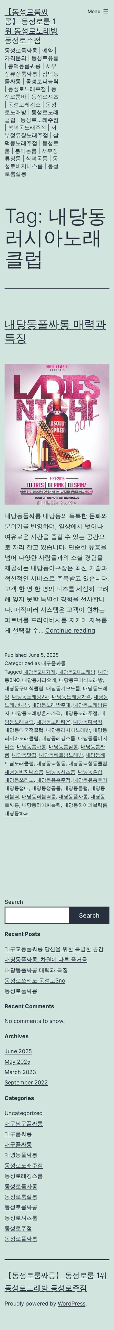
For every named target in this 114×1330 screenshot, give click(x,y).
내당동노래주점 (81, 713)
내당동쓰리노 (19, 780)
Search (14, 902)
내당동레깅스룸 (58, 738)
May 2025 (17, 1061)
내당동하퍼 (17, 813)
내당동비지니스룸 (24, 771)
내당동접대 (17, 788)
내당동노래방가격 (71, 696)
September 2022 (26, 1082)
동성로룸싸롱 (21, 1207)
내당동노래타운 (53, 722)
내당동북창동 (51, 763)
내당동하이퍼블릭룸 (85, 805)
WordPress (71, 1303)
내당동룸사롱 (31, 746)
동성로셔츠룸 (21, 1218)
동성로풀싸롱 (21, 991)
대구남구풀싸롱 (24, 1123)
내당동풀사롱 (73, 796)
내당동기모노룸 (63, 688)
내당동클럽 (76, 788)
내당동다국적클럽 (24, 730)
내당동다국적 (87, 722)
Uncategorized (24, 1113)
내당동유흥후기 (90, 780)
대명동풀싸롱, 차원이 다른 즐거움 (46, 959)
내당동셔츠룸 (60, 771)
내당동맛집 (24, 755)
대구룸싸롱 (18, 1134)
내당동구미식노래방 (81, 680)
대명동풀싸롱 (21, 1155)
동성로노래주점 (24, 1165)
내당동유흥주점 (53, 780)
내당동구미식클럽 (24, 688)
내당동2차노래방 (76, 672)
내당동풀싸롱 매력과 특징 (36, 970)
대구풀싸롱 (53, 663)
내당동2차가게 (39, 672)
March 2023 (20, 1072)
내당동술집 (90, 771)
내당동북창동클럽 (87, 763)
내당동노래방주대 (51, 705)
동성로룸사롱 (21, 1186)
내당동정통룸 (46, 788)
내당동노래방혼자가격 (36, 713)
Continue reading (70, 630)
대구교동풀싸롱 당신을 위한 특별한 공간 (54, 949)
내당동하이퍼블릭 (41, 805)
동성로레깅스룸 (24, 1176)
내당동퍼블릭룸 (39, 796)
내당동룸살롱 (63, 746)
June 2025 (18, 1051)
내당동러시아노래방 (68, 730)
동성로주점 (18, 1228)
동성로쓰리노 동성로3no (35, 980)
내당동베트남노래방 (61, 755)
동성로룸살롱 (21, 1196)
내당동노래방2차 (30, 696)
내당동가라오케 (39, 680)
